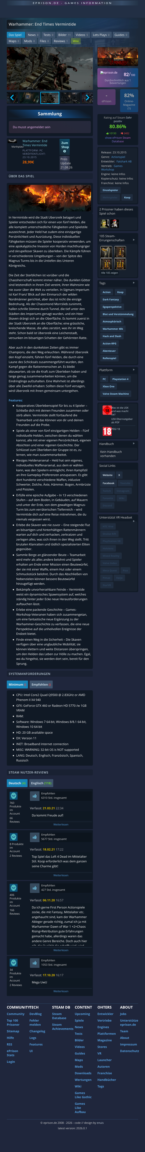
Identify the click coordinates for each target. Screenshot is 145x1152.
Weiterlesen (60, 824)
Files (44, 41)
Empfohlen (41, 684)
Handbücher (106, 1080)
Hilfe (10, 1038)
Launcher (104, 1060)
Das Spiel (15, 35)
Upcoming (82, 1014)
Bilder (64, 35)
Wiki (76, 41)
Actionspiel (118, 157)
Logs (32, 1038)
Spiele (79, 1020)
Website (108, 475)
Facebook (108, 483)
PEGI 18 (115, 429)
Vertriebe (104, 1020)
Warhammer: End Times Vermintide (34, 143)
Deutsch (17, 783)
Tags (100, 1086)
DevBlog (35, 1014)
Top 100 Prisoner (13, 1022)
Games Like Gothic (83, 1095)
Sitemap (13, 1031)
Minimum (17, 684)
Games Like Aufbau (80, 1108)
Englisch (41, 783)
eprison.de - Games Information (72, 3)
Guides (121, 35)
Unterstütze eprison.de (129, 1022)
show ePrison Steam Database (118, 139)
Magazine (104, 1040)
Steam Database (59, 1016)
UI (31, 1051)
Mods (29, 41)
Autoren (103, 1066)
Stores (102, 1047)
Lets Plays (101, 35)
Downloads (83, 1073)
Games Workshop (112, 167)
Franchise (104, 1073)
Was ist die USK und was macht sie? (120, 411)
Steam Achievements (62, 1027)
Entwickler (105, 1014)
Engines (103, 1027)
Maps (14, 41)
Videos (82, 35)
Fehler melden (35, 1022)
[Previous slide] (12, 97)
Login (11, 1062)
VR (99, 1053)
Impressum (128, 1044)
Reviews (61, 41)
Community (15, 1014)
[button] (29, 98)
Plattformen (106, 1034)
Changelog (37, 1031)
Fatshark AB (124, 161)
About (124, 1038)
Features (36, 1044)
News (33, 35)
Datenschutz (129, 1051)
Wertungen (83, 1080)
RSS (9, 1044)
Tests (48, 35)
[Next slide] (87, 97)
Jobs (123, 1014)
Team (124, 1031)
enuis (100, 1123)
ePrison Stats (12, 1053)
